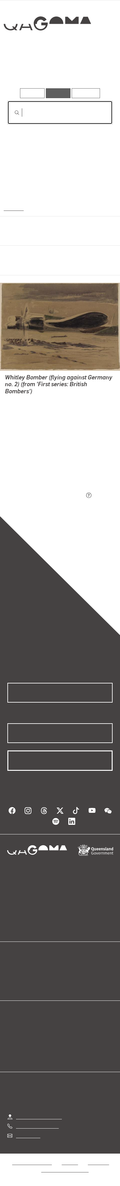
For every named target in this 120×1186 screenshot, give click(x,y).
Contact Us (27, 1135)
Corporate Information (65, 1170)
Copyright (98, 1162)
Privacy (70, 1162)
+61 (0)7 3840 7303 (37, 1126)
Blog (67, 969)
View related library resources (40, 461)
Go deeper (95, 70)
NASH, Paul (17, 400)
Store (13, 984)
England (13, 207)
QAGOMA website (26, 977)
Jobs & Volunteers (32, 1162)
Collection (47, 45)
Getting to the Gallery (39, 1116)
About (68, 977)
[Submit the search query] (12, 113)
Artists (58, 70)
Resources (86, 93)
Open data (18, 969)
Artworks (23, 70)
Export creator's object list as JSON (46, 495)
